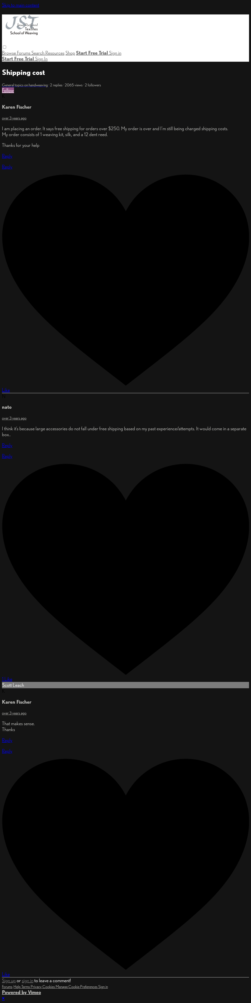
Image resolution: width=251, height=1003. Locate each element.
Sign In (41, 59)
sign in (27, 980)
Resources (54, 53)
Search (38, 53)
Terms (26, 986)
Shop (70, 53)
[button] (4, 47)
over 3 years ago (14, 118)
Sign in (115, 53)
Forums (24, 53)
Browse (9, 53)
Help (17, 986)
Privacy (36, 986)
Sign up (9, 980)
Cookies (49, 986)
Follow (8, 90)
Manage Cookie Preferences (77, 986)
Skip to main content (20, 5)
